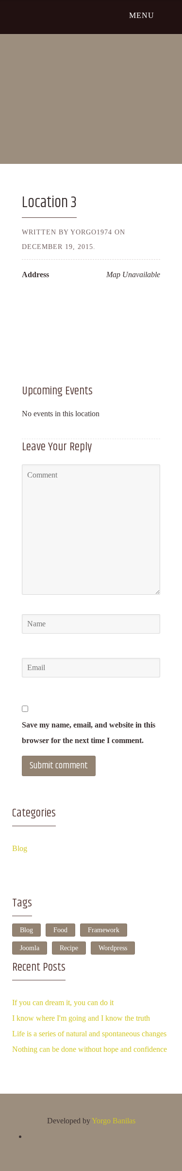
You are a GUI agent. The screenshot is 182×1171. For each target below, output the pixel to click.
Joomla (29, 948)
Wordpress (113, 948)
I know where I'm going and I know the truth (81, 1018)
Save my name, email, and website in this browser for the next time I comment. (88, 733)
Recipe (69, 948)
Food (60, 930)
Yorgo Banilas (113, 1121)
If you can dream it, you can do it (63, 1002)
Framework (103, 930)
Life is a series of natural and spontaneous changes (89, 1033)
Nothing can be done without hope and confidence (89, 1049)
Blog (19, 848)
